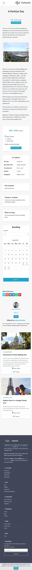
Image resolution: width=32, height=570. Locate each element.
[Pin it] (19, 294)
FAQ (5, 485)
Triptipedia (25, 3)
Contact (6, 516)
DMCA (5, 528)
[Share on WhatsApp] (16, 294)
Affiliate (6, 487)
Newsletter (6, 503)
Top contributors (8, 499)
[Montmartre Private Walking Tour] (16, 340)
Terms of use (7, 526)
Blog (5, 513)
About (5, 511)
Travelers (5, 230)
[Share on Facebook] (10, 294)
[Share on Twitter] (4, 294)
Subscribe (16, 554)
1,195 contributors (23, 447)
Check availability (15, 22)
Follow (16, 316)
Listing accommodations (9, 491)
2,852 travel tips (8, 447)
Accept (16, 568)
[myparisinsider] (16, 305)
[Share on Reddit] (7, 294)
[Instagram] (17, 312)
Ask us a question (15, 147)
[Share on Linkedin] (13, 294)
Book (15, 279)
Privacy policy (7, 524)
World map (6, 475)
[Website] (14, 312)
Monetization (7, 472)
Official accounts (8, 501)
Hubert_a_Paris (8, 397)
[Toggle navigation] (3, 3)
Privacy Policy (27, 566)
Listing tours (7, 489)
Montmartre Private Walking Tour (15, 355)
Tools (5, 536)
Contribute (6, 470)
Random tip (6, 477)
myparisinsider (20, 320)
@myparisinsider (16, 309)
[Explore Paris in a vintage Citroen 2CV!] (16, 386)
